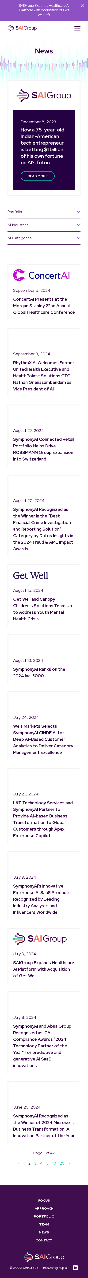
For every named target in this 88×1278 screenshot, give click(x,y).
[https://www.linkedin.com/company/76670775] (75, 1268)
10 (54, 1163)
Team (44, 1224)
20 (62, 1163)
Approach (44, 1208)
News (44, 1232)
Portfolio (44, 1216)
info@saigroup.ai (55, 1268)
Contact (44, 1240)
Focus (44, 1200)
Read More (38, 176)
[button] (77, 28)
